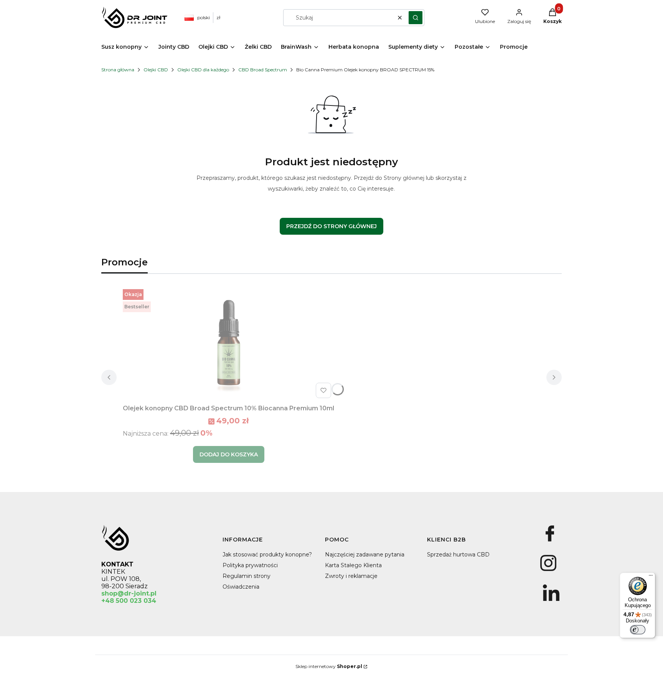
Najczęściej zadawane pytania (364, 554)
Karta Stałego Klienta (353, 565)
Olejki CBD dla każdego (203, 69)
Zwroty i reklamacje (351, 576)
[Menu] (650, 577)
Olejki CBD (155, 69)
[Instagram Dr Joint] (548, 571)
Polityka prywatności (250, 565)
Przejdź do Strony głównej (331, 226)
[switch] (637, 629)
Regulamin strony (246, 576)
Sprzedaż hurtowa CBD (458, 554)
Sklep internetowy (328, 666)
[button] (415, 17)
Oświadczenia (241, 586)
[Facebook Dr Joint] (549, 541)
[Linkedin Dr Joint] (551, 601)
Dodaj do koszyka (229, 454)
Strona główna (117, 69)
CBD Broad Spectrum (262, 69)
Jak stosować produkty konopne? (267, 554)
